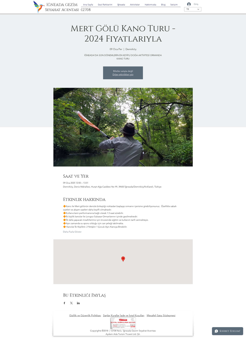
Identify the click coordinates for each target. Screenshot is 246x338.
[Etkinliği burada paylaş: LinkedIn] (78, 303)
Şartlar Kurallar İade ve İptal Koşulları (123, 315)
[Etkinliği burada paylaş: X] (71, 303)
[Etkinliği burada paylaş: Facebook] (64, 303)
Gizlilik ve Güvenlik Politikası (85, 315)
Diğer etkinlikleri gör (123, 74)
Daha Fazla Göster (72, 231)
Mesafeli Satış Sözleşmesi (161, 315)
